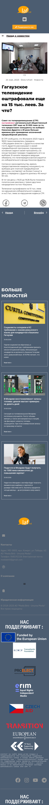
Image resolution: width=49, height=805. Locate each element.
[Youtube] (35, 780)
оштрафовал (8, 123)
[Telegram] (44, 780)
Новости (38, 80)
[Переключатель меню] (24, 584)
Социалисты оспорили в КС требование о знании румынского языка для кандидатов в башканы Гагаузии (21, 331)
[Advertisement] (24, 249)
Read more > (8, 363)
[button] (25, 19)
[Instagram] (27, 780)
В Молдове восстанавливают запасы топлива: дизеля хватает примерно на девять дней (22, 401)
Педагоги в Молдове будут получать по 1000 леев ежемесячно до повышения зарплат (22, 470)
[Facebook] (18, 780)
